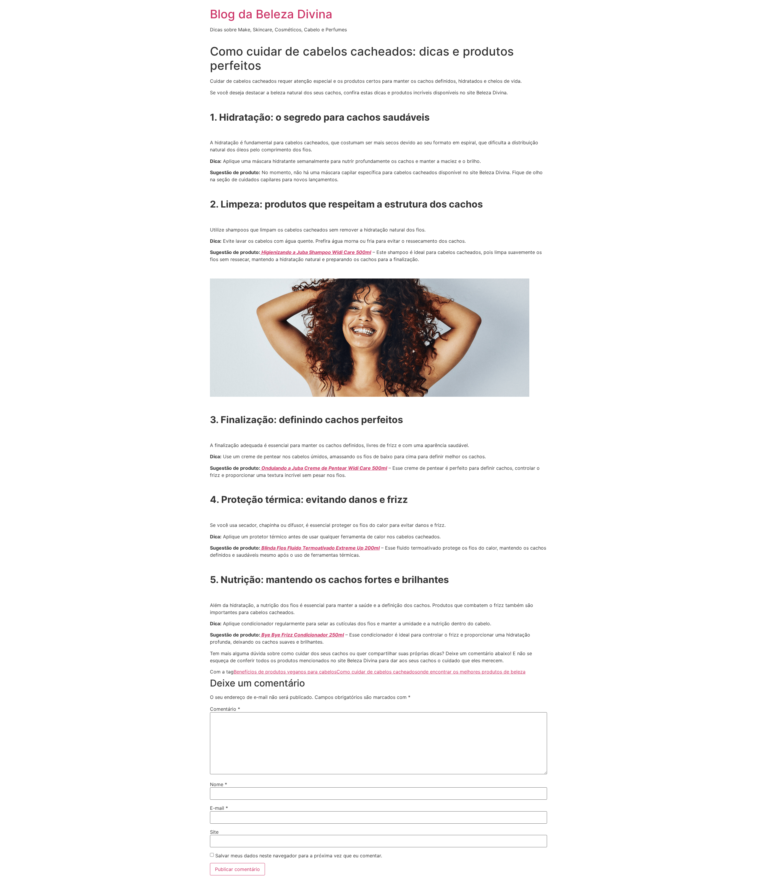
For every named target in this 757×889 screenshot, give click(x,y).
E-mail (219, 808)
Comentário (225, 709)
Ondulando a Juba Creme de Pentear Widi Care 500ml (323, 468)
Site (214, 832)
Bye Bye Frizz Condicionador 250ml (302, 635)
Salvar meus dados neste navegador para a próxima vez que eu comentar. (298, 855)
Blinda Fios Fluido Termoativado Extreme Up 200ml (320, 548)
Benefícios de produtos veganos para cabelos (285, 672)
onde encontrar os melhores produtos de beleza (471, 672)
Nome (218, 784)
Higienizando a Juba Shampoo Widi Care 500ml (315, 252)
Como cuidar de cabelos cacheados (377, 672)
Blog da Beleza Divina (271, 14)
